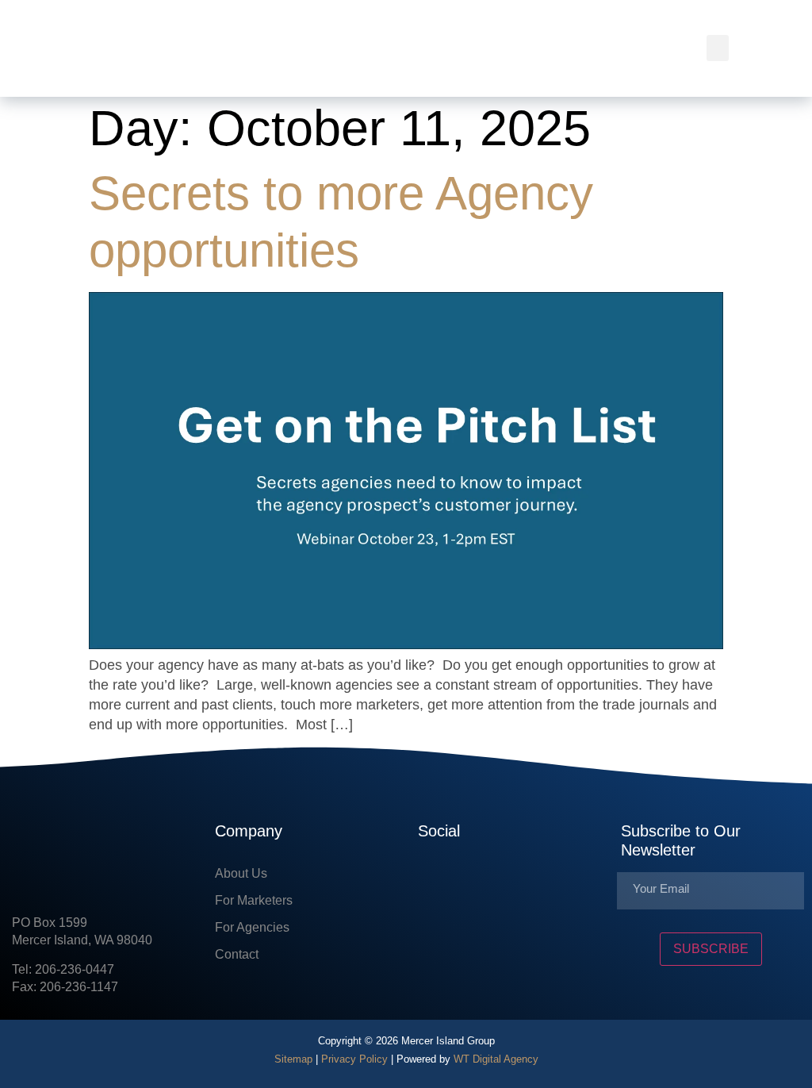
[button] (718, 48)
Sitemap (293, 1059)
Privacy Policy (354, 1059)
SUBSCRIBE (711, 948)
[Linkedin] (477, 880)
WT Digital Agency (496, 1059)
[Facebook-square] (430, 880)
